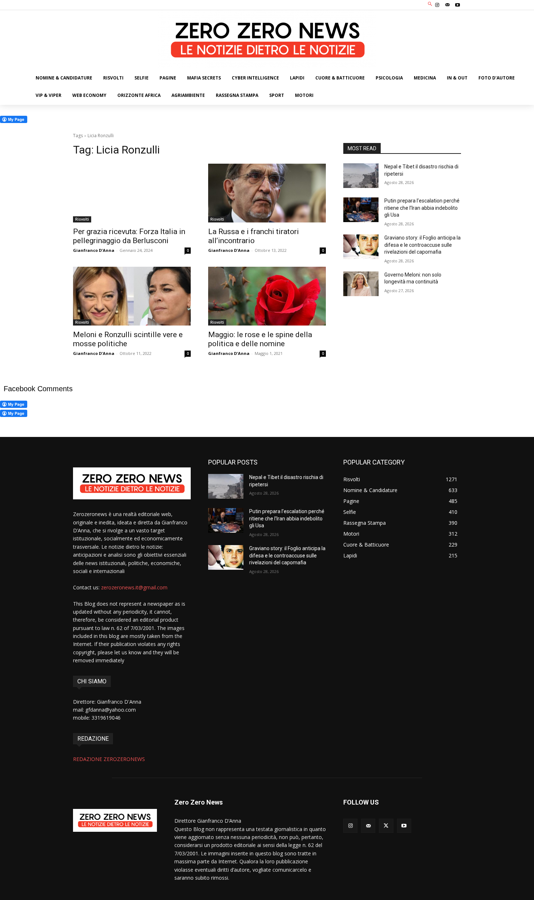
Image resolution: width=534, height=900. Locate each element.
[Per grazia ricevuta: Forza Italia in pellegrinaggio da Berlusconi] (132, 193)
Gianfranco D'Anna (93, 250)
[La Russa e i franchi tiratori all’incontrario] (267, 193)
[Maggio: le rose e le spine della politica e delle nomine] (267, 296)
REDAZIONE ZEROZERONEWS (109, 759)
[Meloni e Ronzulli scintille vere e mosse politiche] (132, 296)
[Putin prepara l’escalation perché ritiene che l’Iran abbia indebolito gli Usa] (361, 209)
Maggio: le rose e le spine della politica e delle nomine (260, 339)
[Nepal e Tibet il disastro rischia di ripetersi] (361, 175)
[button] (430, 4)
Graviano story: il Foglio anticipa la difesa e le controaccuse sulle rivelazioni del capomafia (422, 245)
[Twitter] (386, 826)
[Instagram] (437, 5)
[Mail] (447, 5)
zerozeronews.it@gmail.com (134, 587)
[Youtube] (457, 5)
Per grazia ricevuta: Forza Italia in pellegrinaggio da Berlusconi (129, 236)
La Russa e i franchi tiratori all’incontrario (253, 236)
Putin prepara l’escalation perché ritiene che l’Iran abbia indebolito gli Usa (422, 208)
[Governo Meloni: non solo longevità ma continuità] (361, 283)
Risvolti (82, 219)
